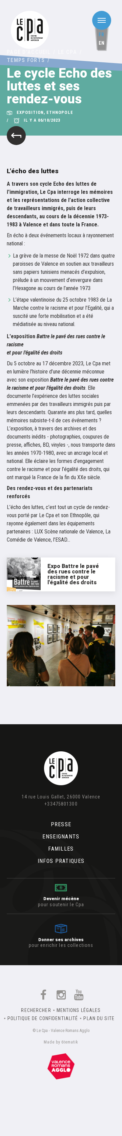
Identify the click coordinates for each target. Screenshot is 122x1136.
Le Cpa (67, 52)
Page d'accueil (28, 52)
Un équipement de (61, 1065)
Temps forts (26, 60)
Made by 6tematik (61, 1042)
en (102, 43)
